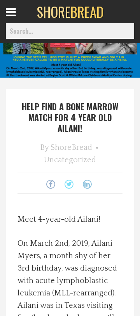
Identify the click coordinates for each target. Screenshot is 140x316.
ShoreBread (71, 147)
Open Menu (20, 19)
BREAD (70, 11)
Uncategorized (70, 160)
